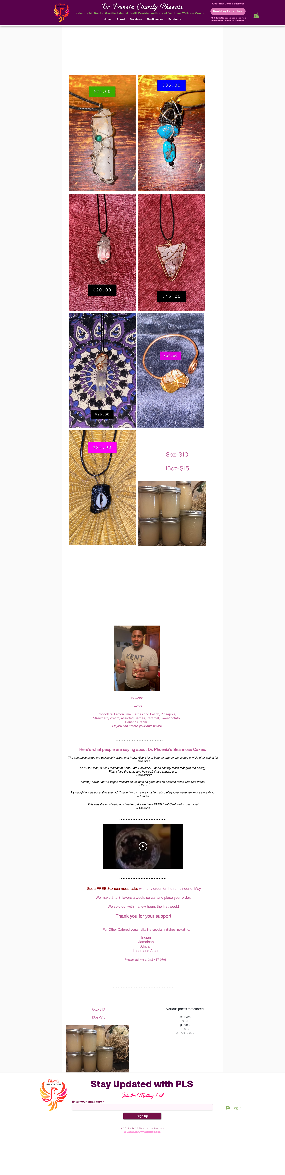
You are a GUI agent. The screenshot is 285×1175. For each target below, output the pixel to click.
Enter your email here (87, 1101)
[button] (256, 15)
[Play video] (143, 846)
